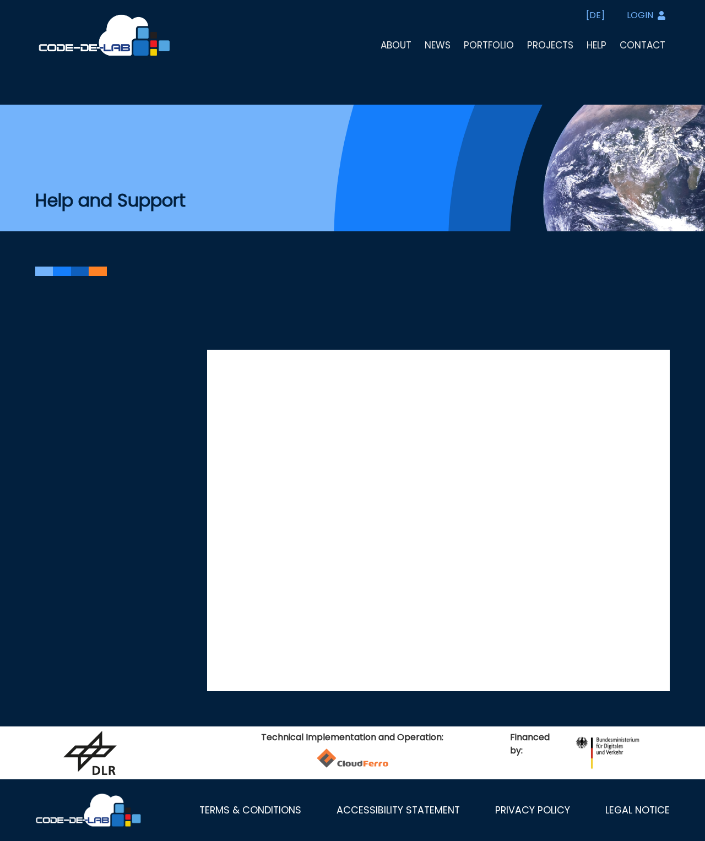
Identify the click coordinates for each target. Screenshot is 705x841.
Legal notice (637, 810)
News (438, 45)
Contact (642, 45)
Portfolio (489, 45)
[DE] (595, 15)
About (396, 45)
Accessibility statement (398, 810)
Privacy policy (532, 810)
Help (596, 45)
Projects (550, 45)
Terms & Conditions (250, 810)
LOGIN (640, 15)
